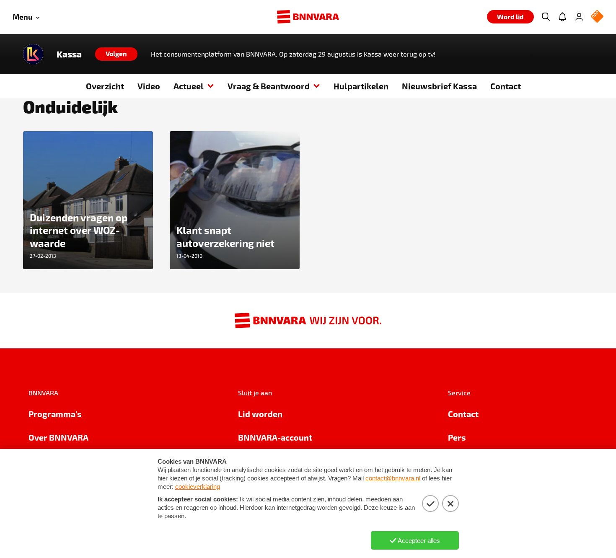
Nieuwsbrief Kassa (439, 86)
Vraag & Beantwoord (269, 86)
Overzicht (105, 86)
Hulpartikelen (361, 86)
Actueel (188, 86)
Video (148, 86)
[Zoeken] (546, 17)
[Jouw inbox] (562, 17)
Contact (505, 86)
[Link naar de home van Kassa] (33, 54)
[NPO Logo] (597, 17)
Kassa (69, 54)
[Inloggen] (579, 17)
